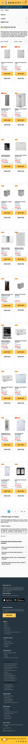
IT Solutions (7, 710)
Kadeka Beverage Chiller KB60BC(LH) (5, 156)
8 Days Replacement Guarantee (11, 667)
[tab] (14, 19)
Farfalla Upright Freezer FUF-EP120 (19, 249)
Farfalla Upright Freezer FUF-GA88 (5, 249)
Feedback (6, 646)
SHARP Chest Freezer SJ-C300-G (20, 295)
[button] (13, 70)
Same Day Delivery (8, 668)
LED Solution (7, 715)
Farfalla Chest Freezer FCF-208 (21, 388)
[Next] (18, 511)
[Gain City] (13, 3)
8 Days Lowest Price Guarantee (11, 664)
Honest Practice (7, 688)
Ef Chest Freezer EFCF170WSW (19, 434)
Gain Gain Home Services (9, 680)
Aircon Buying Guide (8, 696)
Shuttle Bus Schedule (8, 643)
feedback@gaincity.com (10, 730)
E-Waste (6, 656)
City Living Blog (7, 633)
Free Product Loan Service (9, 670)
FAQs (5, 640)
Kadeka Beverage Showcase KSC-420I (6, 434)
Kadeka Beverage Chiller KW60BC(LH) (5, 341)
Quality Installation (8, 684)
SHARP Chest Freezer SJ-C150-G (20, 202)
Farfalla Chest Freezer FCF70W (21, 109)
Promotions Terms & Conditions (11, 657)
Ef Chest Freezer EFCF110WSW (5, 480)
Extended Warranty (8, 673)
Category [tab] (3, 18)
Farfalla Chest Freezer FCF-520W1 (21, 341)
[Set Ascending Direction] (26, 41)
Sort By (15, 41)
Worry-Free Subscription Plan (10, 678)
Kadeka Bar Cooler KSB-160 (21, 480)
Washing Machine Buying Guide (11, 702)
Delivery (6, 654)
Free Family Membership (9, 677)
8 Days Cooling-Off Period (10, 665)
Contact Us (6, 645)
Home (2, 10)
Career (5, 625)
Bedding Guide (7, 697)
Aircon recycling (7, 717)
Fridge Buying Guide (8, 700)
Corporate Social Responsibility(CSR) (12, 632)
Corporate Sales (7, 718)
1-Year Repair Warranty (9, 686)
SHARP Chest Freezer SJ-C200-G (6, 202)
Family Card (6, 627)
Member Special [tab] (5, 22)
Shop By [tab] (3, 15)
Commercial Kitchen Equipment (11, 712)
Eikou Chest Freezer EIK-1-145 (21, 63)
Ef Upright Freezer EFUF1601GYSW (6, 109)
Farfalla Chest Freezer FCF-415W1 (7, 388)
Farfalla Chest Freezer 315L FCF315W (21, 156)
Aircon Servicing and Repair (10, 652)
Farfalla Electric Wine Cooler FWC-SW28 (7, 295)
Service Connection (7, 661)
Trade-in (6, 672)
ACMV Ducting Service (9, 713)
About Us (6, 623)
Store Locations (7, 641)
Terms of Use (7, 630)
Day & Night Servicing (8, 689)
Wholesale (6, 708)
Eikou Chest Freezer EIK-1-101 (7, 63)
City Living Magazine (8, 699)
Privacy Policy (7, 628)
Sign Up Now (9, 615)
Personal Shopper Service (9, 675)
